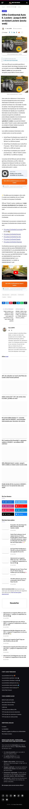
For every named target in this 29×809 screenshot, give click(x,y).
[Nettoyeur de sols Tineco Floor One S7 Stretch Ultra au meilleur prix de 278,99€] (5, 571)
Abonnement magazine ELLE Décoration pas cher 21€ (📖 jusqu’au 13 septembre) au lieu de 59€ (15, 648)
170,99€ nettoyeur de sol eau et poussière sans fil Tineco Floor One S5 (18, 580)
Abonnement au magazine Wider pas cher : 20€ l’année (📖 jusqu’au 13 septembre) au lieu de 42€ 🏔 (15, 614)
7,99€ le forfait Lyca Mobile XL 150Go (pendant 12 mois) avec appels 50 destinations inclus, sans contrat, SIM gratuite (8, 316)
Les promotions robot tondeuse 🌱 (10, 687)
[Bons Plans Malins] (14, 2)
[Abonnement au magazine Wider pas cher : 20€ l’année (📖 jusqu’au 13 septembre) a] (5, 560)
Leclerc (4, 297)
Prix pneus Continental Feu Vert (12, 236)
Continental (20, 294)
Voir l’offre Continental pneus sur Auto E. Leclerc (14, 181)
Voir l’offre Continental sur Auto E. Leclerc (14, 284)
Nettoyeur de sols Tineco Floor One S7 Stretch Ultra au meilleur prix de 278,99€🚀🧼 (18, 570)
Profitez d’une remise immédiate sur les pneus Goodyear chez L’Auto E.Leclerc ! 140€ (16, 174)
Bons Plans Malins (18, 804)
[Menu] (2, 2)
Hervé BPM (9, 28)
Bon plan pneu (6, 294)
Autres (4, 11)
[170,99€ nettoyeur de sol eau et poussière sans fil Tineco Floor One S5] (5, 580)
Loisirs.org (4, 707)
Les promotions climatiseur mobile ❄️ (11, 680)
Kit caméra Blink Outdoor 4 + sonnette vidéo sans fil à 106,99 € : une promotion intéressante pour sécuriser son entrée (13, 419)
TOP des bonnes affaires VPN (9, 709)
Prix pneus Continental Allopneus (13, 242)
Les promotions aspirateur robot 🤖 (10, 678)
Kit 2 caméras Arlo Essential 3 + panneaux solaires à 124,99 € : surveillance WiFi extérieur (14, 442)
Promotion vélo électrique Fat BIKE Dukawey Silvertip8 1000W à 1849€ (18, 526)
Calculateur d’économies (8, 704)
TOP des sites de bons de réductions (11, 712)
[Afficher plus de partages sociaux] (22, 32)
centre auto (13, 294)
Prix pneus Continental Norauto (12, 234)
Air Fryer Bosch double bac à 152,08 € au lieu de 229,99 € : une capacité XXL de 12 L (18, 550)
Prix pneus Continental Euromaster (13, 229)
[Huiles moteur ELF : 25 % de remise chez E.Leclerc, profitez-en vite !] (14, 387)
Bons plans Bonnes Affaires (8, 702)
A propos (4, 726)
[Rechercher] (27, 2)
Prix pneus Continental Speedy (12, 239)
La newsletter (5, 729)
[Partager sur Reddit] (19, 32)
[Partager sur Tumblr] (16, 32)
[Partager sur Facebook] (9, 32)
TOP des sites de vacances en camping (11, 714)
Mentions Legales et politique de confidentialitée (13, 731)
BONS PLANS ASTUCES (8, 700)
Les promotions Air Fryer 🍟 (8, 675)
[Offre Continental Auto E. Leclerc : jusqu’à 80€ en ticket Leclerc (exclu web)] (14, 44)
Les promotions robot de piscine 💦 (10, 685)
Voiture (9, 297)
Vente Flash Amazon (7, 690)
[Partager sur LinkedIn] (14, 32)
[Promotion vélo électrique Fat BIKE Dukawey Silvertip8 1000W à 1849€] (5, 527)
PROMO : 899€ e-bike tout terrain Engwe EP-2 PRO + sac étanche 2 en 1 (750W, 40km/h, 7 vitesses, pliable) (21, 314)
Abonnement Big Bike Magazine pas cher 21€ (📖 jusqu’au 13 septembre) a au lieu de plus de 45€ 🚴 (15, 632)
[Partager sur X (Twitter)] (12, 32)
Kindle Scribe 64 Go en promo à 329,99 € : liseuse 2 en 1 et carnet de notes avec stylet (14, 485)
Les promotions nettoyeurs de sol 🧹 (11, 682)
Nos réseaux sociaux (7, 733)
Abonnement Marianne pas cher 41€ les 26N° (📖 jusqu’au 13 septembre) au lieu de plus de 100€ (15, 623)
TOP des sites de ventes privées (10, 716)
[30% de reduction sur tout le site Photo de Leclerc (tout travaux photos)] (14, 366)
